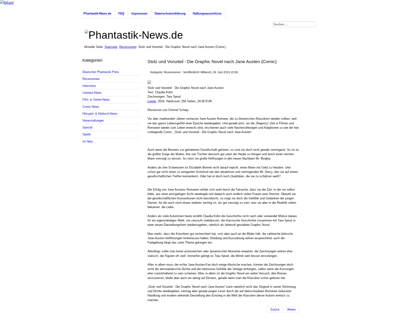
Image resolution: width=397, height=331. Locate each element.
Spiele (86, 134)
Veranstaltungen (93, 120)
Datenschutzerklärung (170, 13)
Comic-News (90, 106)
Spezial (87, 127)
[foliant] (7, 3)
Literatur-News (92, 92)
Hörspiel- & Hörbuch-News (99, 113)
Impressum (139, 13)
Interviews (89, 85)
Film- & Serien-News (96, 99)
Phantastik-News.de (97, 13)
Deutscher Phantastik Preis (100, 72)
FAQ (121, 13)
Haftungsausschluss (207, 13)
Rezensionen (127, 47)
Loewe (151, 101)
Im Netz (87, 141)
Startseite (111, 47)
